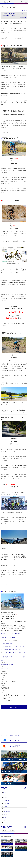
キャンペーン (6, 808)
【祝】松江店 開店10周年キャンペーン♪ (12, 643)
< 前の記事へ (4, 637)
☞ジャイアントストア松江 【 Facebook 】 (11, 633)
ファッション (6, 803)
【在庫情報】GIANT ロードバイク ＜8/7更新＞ (14, 646)
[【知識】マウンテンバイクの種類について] (12, 602)
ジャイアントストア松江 (9, 7)
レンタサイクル (6, 822)
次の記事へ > (12, 637)
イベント (5, 806)
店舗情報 (5, 814)
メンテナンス (6, 800)
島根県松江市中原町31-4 (7, 664)
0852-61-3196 (4, 669)
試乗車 (4, 817)
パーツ (4, 795)
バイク (4, 792)
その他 (4, 820)
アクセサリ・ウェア (7, 797)
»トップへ (24, 10)
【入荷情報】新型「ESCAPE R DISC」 (12, 649)
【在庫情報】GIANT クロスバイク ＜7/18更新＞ (14, 657)
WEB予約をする (14, 707)
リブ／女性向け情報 (7, 811)
